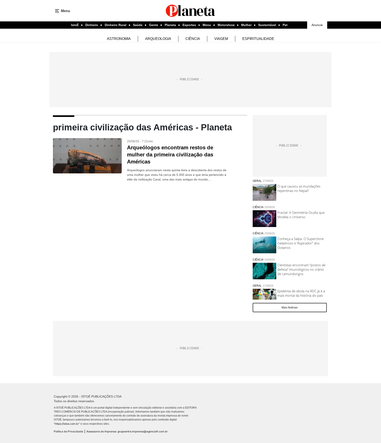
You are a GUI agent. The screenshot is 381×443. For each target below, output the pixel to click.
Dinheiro (91, 25)
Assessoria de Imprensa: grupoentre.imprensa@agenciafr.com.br (127, 431)
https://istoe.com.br (67, 423)
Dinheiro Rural (115, 25)
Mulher (246, 25)
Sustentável (267, 25)
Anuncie (317, 25)
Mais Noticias (290, 307)
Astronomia (119, 39)
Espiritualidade (258, 39)
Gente (153, 25)
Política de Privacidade (68, 431)
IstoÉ (75, 25)
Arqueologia (158, 39)
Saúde (137, 25)
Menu (207, 25)
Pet (285, 25)
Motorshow (226, 25)
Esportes (189, 25)
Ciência (192, 39)
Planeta (170, 25)
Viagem (221, 39)
